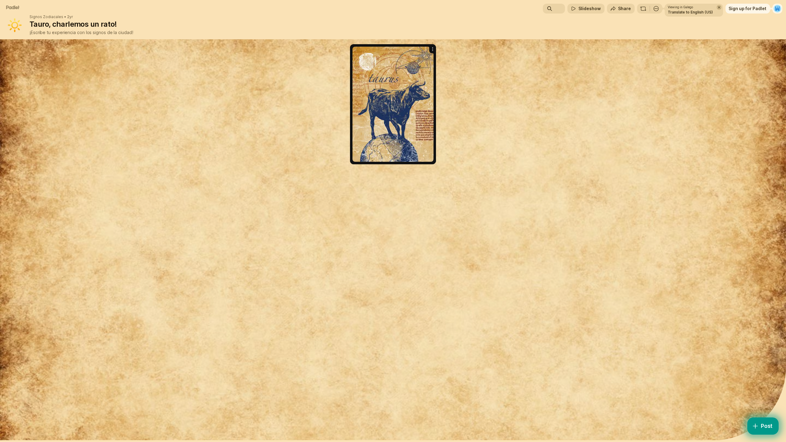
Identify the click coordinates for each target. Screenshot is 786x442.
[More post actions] (432, 49)
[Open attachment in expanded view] (393, 104)
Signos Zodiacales (46, 17)
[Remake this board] (643, 9)
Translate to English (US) (690, 12)
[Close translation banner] (719, 7)
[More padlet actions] (656, 9)
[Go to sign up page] (777, 9)
